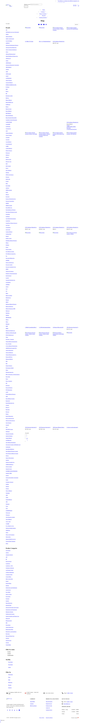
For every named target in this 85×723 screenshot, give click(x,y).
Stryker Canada (9, 466)
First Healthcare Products (10, 209)
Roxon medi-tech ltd (10, 418)
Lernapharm (8, 282)
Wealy (7, 532)
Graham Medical (9, 231)
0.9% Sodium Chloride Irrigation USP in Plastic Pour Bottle (59, 227)
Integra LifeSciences (10, 262)
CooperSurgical (9, 144)
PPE (6, 622)
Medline (7, 315)
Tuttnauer (7, 504)
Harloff (7, 236)
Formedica (8, 214)
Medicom (7, 310)
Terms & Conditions (49, 717)
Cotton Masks (8, 576)
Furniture (7, 598)
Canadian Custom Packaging (11, 119)
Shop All (43, 15)
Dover (7, 168)
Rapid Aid (8, 400)
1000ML (74, 126)
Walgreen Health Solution (11, 528)
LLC (7, 288)
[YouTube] (19, 710)
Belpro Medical (9, 100)
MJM (7, 326)
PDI (6, 363)
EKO (7, 183)
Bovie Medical (8, 111)
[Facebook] (7, 710)
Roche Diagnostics (9, 416)
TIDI (7, 495)
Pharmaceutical (9, 620)
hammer (7, 600)
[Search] (26, 6)
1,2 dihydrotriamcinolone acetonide (45, 327)
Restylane (8, 409)
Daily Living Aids (9, 578)
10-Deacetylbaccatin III (58, 327)
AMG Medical (8, 67)
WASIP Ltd (8, 530)
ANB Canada (8, 73)
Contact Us (48, 707)
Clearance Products (43, 17)
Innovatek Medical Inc (10, 258)
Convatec (7, 139)
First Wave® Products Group (11, 212)
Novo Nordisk (8, 343)
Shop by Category (42, 13)
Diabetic (7, 585)
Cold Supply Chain (9, 570)
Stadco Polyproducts (10, 457)
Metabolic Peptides (9, 611)
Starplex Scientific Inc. (10, 462)
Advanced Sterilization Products (12, 45)
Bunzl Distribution (9, 115)
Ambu (7, 60)
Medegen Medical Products (11, 304)
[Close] (0, 720)
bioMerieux (8, 104)
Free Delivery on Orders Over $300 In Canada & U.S (68, 0)
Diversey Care (8, 161)
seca (6, 427)
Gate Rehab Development (11, 218)
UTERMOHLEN (9, 510)
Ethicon (7, 194)
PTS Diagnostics (9, 389)
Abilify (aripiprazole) (10, 38)
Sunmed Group (9, 468)
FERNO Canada (9, 205)
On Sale (9, 651)
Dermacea (8, 152)
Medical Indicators (9, 306)
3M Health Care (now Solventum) (12, 32)
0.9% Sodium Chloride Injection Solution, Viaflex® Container (59, 41)
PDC (7, 361)
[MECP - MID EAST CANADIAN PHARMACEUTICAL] (9, 5)
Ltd (6, 291)
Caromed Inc (8, 128)
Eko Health (8, 185)
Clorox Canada (9, 135)
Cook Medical (8, 141)
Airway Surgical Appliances (11, 49)
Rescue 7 (7, 407)
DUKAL (7, 172)
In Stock (9, 653)
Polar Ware (8, 376)
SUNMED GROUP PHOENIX (11, 471)
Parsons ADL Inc (9, 356)
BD (6, 93)
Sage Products (8, 422)
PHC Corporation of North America (13, 374)
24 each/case (74, 129)
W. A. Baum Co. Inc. (10, 525)
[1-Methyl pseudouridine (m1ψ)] (31, 279)
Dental (7, 581)
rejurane (7, 405)
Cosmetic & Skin (9, 574)
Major (7, 293)
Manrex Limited (9, 295)
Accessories (8, 550)
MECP (7, 302)
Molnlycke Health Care (10, 330)
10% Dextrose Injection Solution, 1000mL (73, 327)
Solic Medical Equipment (11, 442)
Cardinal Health (9, 122)
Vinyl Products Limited (10, 517)
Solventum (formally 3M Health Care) (13, 444)
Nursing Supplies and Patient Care (12, 616)
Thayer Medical (9, 490)
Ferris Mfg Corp (9, 207)
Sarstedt (7, 425)
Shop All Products (49, 701)
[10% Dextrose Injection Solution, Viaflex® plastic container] (31, 379)
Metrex (7, 319)
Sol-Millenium (8, 440)
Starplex (7, 460)
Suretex (7, 475)
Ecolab (7, 181)
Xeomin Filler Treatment (10, 541)
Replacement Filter (9, 629)
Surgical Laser (8, 640)
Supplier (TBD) (9, 473)
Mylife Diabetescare (10, 335)
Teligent (7, 486)
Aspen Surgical (9, 80)
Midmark (7, 324)
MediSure (8, 313)
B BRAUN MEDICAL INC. (11, 84)
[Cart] (78, 6)
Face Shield (8, 592)
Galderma (8, 216)
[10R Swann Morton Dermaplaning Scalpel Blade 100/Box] (59, 379)
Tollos (7, 497)
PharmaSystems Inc (9, 372)
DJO (7, 163)
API (6, 557)
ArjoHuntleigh (8, 78)
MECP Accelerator (33, 705)
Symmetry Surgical (9, 482)
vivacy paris (8, 521)
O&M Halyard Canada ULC (11, 348)
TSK (7, 501)
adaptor (7, 552)
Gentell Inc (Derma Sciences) (11, 223)
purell (7, 392)
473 (27, 438)
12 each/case (69, 129)
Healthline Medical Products (11, 240)
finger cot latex (9, 594)
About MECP (32, 701)
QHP (7, 396)
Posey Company (9, 381)
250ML (68, 126)
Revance (7, 411)
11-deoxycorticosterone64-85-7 (73, 427)
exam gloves (8, 589)
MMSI (7, 328)
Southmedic (8, 446)
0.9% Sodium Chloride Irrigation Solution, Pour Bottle (31, 227)
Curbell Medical (9, 148)
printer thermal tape (9, 627)
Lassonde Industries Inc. (10, 280)
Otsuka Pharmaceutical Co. (11, 354)
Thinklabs (8, 493)
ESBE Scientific (9, 190)
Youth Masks (8, 644)
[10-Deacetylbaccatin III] (59, 279)
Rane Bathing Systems (10, 398)
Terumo (7, 488)
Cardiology (8, 563)
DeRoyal (7, 155)
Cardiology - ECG (9, 565)
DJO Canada (8, 166)
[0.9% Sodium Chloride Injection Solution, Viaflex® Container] (59, 33)
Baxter (7, 91)
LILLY (7, 286)
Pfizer (7, 370)
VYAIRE (7, 523)
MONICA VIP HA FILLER (11, 332)
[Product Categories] (74, 6)
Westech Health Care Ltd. (11, 539)
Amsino (7, 69)
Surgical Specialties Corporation (12, 477)
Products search (27, 4)
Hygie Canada (8, 249)
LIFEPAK (8, 284)
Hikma (7, 242)
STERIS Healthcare (9, 464)
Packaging (69, 127)
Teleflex (7, 484)
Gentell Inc (8, 220)
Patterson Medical (9, 359)
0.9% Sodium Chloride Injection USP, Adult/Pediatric (73, 122)
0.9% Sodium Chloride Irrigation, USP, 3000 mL (73, 227)
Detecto (7, 157)
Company (43, 11)
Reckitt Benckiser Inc (10, 403)
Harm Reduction (9, 603)
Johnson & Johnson (10, 271)
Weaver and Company (10, 534)
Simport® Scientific (9, 433)
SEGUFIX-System (9, 429)
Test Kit (7, 642)
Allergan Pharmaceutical (10, 54)
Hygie (7, 247)
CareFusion (8, 126)
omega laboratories (9, 350)
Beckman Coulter (9, 95)
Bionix (7, 106)
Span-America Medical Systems (12, 453)
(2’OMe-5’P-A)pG (29, 41)
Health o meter (9, 238)
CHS (7, 130)
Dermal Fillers (8, 583)
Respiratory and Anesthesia (11, 631)
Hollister (7, 245)
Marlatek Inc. (8, 297)
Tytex (7, 506)
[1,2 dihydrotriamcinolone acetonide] (45, 279)
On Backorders (10, 655)
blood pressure (9, 561)
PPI (6, 383)
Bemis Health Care (9, 102)
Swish (7, 479)
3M (6, 29)
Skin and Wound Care (10, 636)
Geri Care (8, 225)
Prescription (8, 625)
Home (44, 9)
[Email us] (10, 710)
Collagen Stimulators (10, 572)
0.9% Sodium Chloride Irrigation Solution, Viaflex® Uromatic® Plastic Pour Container (45, 227)
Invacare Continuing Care (11, 266)
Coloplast (7, 137)
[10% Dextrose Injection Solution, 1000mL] (73, 279)
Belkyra (7, 97)
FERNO (7, 203)
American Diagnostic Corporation (12, 65)
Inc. (6, 255)
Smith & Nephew (9, 436)
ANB (7, 71)
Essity (7, 192)
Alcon (7, 51)
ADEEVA (8, 43)
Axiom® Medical (9, 82)
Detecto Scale (8, 159)
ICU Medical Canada (10, 251)
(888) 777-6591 (70, 693)
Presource (8, 385)
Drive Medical (8, 170)
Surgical (7, 638)
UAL (7, 508)
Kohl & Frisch (8, 275)
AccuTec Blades (9, 40)
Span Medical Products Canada (12, 451)
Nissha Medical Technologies (11, 341)
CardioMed (8, 124)
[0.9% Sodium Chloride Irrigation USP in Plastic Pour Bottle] (59, 179)
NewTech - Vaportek (10, 339)
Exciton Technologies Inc (11, 198)
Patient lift (8, 618)
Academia (32, 703)
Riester (7, 414)
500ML (71, 126)
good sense (8, 229)
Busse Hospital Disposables (11, 117)
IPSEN (7, 269)
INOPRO (7, 260)
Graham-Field (8, 234)
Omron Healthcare (9, 352)
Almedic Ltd (8, 58)
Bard (7, 89)
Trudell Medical (9, 499)
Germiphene (8, 227)
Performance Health (10, 367)
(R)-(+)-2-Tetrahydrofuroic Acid (45, 41)
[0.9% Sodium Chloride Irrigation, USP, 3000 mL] (73, 179)
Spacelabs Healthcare (10, 449)
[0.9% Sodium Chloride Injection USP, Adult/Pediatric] (73, 74)
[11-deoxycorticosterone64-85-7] (73, 379)
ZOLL (7, 543)
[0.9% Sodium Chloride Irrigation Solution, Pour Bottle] (31, 179)
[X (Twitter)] (17, 710)
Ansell (7, 76)
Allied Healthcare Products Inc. (12, 56)
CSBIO (7, 146)
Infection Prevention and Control (12, 607)
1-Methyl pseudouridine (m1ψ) (31, 327)
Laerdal (7, 277)
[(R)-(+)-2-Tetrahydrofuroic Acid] (45, 33)
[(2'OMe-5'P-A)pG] (31, 33)
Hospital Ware (8, 605)
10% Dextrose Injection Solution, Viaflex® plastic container (31, 427)
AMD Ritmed (8, 62)
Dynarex (7, 177)
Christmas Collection (10, 567)
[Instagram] (12, 710)
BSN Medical (8, 113)
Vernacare (8, 514)
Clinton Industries (9, 133)
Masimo (7, 299)
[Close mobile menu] (0, 722)
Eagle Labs (8, 179)
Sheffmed (8, 431)
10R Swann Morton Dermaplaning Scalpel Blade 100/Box (59, 427)
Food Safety (8, 596)
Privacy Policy (41, 717)
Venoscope (8, 512)
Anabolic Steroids (9, 554)
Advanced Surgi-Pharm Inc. (11, 47)
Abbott (7, 34)
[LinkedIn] (15, 710)
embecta (7, 188)
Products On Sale (49, 705)
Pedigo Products (9, 365)
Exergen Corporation (10, 201)
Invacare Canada (9, 264)
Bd (6, 559)
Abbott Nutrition (9, 36)
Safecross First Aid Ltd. (10, 420)
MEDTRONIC (8, 317)
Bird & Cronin (8, 108)
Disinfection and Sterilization (11, 587)
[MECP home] (10, 700)
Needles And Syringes (10, 614)
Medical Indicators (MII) (10, 308)
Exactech (7, 196)
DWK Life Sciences (9, 174)
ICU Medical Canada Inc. (11, 253)
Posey (7, 378)
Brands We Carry (49, 703)
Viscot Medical (9, 519)
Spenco (7, 455)
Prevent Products (9, 387)
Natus (7, 337)
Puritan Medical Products (10, 394)
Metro (7, 321)
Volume (68, 125)
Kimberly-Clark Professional (11, 273)
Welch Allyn (8, 536)
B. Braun (7, 87)
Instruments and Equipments (11, 609)
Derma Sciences (9, 150)
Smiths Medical (9, 438)
